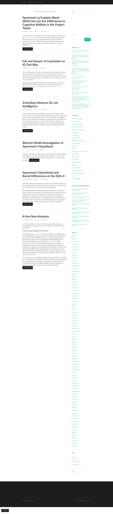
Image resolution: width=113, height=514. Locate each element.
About (24, 2)
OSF (30, 45)
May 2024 (74, 257)
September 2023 (75, 271)
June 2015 (74, 375)
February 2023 (75, 287)
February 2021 (75, 325)
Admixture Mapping (76, 118)
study (55, 157)
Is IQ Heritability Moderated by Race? (80, 197)
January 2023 (75, 290)
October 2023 (75, 268)
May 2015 (74, 377)
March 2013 (74, 440)
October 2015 (75, 366)
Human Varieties (30, 500)
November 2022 (75, 296)
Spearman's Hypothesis (77, 173)
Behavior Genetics (76, 126)
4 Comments (41, 149)
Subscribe (5, 510)
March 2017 (74, 345)
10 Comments (44, 179)
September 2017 (75, 331)
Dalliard (33, 149)
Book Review (75, 132)
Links (73, 148)
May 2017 (74, 339)
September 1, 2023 (27, 31)
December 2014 (75, 383)
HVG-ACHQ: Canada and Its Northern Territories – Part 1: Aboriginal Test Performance (80, 62)
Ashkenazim (74, 121)
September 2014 (75, 391)
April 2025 (74, 238)
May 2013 (74, 434)
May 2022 (74, 306)
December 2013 (75, 415)
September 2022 (75, 298)
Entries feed (74, 458)
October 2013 (75, 421)
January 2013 (75, 445)
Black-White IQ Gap (76, 129)
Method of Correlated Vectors (79, 151)
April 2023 (74, 282)
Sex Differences (75, 167)
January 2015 (75, 380)
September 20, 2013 (27, 219)
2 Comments (44, 109)
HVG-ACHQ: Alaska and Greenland (80, 50)
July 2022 (74, 304)
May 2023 (74, 279)
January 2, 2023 (26, 68)
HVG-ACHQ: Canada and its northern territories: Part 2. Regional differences (80, 56)
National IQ (74, 156)
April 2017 (74, 342)
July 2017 (74, 334)
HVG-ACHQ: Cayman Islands (78, 76)
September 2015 (75, 369)
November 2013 (75, 418)
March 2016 (74, 355)
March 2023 (74, 285)
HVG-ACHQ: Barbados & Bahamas (80, 92)
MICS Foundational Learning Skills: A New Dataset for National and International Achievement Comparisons (81, 98)
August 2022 (75, 301)
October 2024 (75, 249)
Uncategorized (75, 178)
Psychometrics (75, 162)
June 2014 (74, 399)
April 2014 (74, 405)
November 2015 (75, 364)
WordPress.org (75, 464)
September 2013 (75, 424)
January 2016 (75, 361)
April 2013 (74, 437)
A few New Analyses (35, 216)
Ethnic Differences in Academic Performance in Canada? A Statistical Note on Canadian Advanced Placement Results (81, 70)
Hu (23, 224)
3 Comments (43, 31)
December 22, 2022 (27, 109)
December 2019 (75, 328)
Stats (73, 176)
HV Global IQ (75, 143)
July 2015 (74, 372)
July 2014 (74, 396)
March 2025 (74, 241)
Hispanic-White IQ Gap (77, 140)
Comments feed (75, 461)
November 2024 (75, 246)
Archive (40, 2)
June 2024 (74, 255)
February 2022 (75, 315)
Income (73, 146)
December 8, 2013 (27, 179)
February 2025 (75, 244)
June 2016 (74, 350)
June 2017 (74, 336)
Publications (31, 2)
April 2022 (74, 309)
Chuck (36, 219)
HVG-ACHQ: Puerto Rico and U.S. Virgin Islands (80, 87)
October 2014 (75, 388)
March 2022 (74, 312)
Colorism (74, 135)
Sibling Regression (76, 170)
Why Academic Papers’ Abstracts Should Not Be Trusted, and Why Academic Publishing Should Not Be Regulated (81, 105)
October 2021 (75, 320)
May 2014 (74, 402)
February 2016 (75, 358)
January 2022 (75, 317)
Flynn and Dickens (52, 241)
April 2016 (74, 353)
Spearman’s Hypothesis (31, 37)
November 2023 (75, 266)
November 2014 (75, 385)
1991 (32, 115)
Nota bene (74, 159)
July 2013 (74, 429)
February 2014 (75, 410)
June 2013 (74, 432)
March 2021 (74, 323)
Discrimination (75, 137)
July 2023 (74, 276)
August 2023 (75, 274)
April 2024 (74, 260)
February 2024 (75, 263)
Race (73, 165)
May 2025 (74, 236)
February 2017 (75, 347)
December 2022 (75, 293)
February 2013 (75, 443)
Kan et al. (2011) (38, 234)
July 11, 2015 (25, 149)
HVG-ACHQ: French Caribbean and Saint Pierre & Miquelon (80, 82)
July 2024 (74, 252)
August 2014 (75, 394)
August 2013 (75, 426)
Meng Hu (36, 31)
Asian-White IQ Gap (76, 124)
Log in (73, 456)
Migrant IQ (74, 154)
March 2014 (74, 407)
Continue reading (28, 48)
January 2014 (75, 413)
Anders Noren (83, 500)
